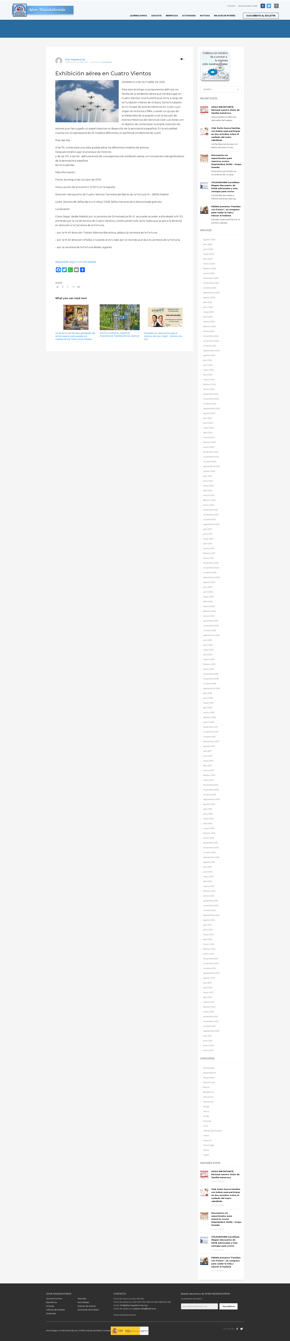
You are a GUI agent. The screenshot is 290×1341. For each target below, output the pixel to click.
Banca (206, 1087)
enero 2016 (208, 838)
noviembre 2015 (211, 847)
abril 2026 (208, 259)
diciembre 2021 (210, 510)
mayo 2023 (208, 427)
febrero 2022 (209, 500)
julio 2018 (207, 693)
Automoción (209, 1082)
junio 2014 (208, 929)
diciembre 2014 (210, 900)
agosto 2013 (209, 978)
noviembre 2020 (211, 567)
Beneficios (208, 1092)
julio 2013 (207, 982)
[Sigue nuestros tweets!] (241, 1329)
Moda (206, 1116)
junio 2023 (208, 423)
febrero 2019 (209, 664)
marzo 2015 (208, 886)
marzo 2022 (208, 495)
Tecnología (208, 1145)
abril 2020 (208, 601)
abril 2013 (207, 997)
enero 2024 (208, 389)
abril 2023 (208, 432)
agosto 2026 (209, 239)
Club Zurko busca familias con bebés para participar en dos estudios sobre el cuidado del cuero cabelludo (225, 134)
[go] (238, 89)
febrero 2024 (209, 384)
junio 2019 (208, 645)
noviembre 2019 (211, 625)
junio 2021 (207, 534)
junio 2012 (207, 1040)
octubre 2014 (209, 910)
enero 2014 (208, 954)
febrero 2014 (209, 949)
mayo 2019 (208, 649)
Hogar (206, 1106)
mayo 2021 (208, 538)
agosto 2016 (209, 804)
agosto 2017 (209, 746)
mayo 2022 (208, 485)
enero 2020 (208, 616)
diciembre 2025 (210, 278)
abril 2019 (207, 654)
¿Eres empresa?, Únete (248, 6)
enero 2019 (208, 669)
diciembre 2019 (210, 621)
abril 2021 (207, 543)
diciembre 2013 (210, 958)
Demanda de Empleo (88, 1309)
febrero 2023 (209, 442)
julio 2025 (207, 302)
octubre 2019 (209, 630)
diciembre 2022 (210, 452)
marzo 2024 (209, 379)
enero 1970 (208, 1050)
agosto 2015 (209, 862)
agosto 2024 (209, 355)
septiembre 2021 (211, 524)
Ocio (205, 1126)
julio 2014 (207, 925)
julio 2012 (207, 1036)
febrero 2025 (209, 326)
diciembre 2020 (211, 563)
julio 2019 (207, 640)
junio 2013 (208, 987)
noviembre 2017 (211, 732)
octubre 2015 (209, 852)
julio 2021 (207, 529)
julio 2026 (207, 244)
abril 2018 (207, 707)
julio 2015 (207, 867)
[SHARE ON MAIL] (78, 287)
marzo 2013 (208, 1002)
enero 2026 (208, 273)
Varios (206, 1150)
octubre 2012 (209, 1026)
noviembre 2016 (211, 789)
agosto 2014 (209, 920)
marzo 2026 (209, 263)
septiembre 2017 (211, 741)
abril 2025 (207, 316)
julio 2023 (207, 418)
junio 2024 (208, 365)
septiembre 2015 (211, 857)
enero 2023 (208, 447)
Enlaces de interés (87, 1306)
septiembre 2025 (211, 292)
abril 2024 (208, 374)
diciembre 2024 (211, 336)
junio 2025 (208, 307)
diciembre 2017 (210, 727)
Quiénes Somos (54, 1298)
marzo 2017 (208, 770)
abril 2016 (207, 823)
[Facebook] (263, 6)
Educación (208, 1097)
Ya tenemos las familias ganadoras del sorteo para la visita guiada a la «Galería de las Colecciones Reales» (75, 336)
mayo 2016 (208, 818)
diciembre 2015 (210, 843)
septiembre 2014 (211, 915)
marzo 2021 (208, 548)
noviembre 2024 (211, 341)
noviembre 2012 (211, 1021)
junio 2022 (208, 481)
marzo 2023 (209, 437)
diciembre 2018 (210, 674)
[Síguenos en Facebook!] (237, 1329)
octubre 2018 (209, 683)
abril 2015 (207, 881)
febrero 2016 (209, 833)
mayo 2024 (208, 370)
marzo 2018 (208, 712)
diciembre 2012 (210, 1016)
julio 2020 (207, 587)
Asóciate (82, 1298)
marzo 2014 (208, 944)
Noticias (207, 1121)
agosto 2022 (209, 471)
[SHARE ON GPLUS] (68, 287)
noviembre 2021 (211, 514)
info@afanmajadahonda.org (133, 1305)
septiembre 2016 (211, 799)
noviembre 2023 (211, 399)
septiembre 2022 (211, 466)
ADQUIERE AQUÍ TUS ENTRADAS (75, 262)
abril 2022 (207, 490)
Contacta (231, 6)
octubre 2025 (209, 288)
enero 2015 (208, 896)
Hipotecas (208, 1101)
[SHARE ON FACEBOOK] (63, 287)
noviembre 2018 (211, 678)
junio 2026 (208, 249)
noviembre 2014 (211, 905)
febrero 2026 (209, 268)
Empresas (51, 1313)
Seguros (207, 1140)
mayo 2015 (208, 876)
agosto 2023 (209, 413)
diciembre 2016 (210, 785)
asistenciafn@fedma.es (144, 1308)
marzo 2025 (208, 321)
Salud (206, 1135)
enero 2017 (208, 780)
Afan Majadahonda (75, 59)
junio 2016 (208, 814)
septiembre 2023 (211, 408)
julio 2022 (207, 476)
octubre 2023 (209, 403)
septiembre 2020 (211, 577)
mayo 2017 (208, 760)
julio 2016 (207, 809)
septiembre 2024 (211, 350)
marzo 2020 (209, 606)
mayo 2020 (208, 596)
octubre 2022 (209, 461)
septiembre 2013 (211, 973)
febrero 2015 (209, 891)
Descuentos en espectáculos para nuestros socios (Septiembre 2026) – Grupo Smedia (226, 161)
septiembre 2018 (211, 688)
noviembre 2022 (211, 456)
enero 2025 (208, 331)
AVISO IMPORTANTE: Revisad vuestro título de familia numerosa (225, 110)
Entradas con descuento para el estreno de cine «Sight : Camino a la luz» (163, 336)
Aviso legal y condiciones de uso (62, 1330)
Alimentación (209, 1073)
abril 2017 (207, 765)
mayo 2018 (208, 703)
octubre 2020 (209, 572)
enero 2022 (208, 505)
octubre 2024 (209, 345)
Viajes (206, 1155)
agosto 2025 (209, 297)
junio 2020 (208, 592)
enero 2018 (208, 722)
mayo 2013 (208, 992)
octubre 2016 (209, 794)
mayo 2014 (208, 934)
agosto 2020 (209, 582)
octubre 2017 (209, 736)
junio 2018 (208, 698)
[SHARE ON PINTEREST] (73, 287)
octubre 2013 (209, 968)
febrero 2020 (209, 611)
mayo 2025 (208, 312)
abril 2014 (207, 939)
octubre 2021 (209, 519)
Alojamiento (209, 1077)
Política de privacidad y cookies (95, 1330)
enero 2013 (208, 1011)
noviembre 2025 (211, 283)
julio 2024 (207, 360)
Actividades (107, 62)
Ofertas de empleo (212, 1130)
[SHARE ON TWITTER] (57, 287)
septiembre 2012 (211, 1031)
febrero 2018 (209, 717)
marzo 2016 (208, 828)
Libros (206, 1111)
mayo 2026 (208, 254)
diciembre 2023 (211, 394)
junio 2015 (207, 871)
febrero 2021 (209, 553)
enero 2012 (208, 1045)
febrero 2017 (209, 775)
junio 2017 (207, 756)
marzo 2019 (208, 659)
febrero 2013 (209, 1007)
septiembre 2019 (211, 635)
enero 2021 (208, 558)
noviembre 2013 (211, 963)
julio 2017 (207, 751)
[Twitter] (269, 6)
